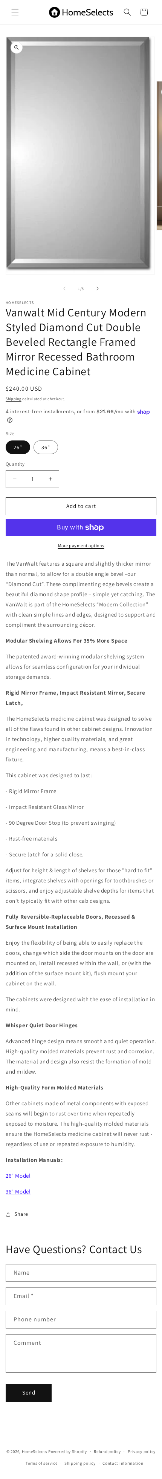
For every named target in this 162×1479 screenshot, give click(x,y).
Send (28, 1392)
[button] (15, 12)
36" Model (18, 1191)
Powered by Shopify (67, 1451)
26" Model (18, 1175)
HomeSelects (34, 1451)
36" (45, 447)
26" (18, 447)
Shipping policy (80, 1463)
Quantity (15, 464)
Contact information (122, 1463)
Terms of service (41, 1463)
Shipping (13, 398)
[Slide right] (97, 288)
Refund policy (107, 1451)
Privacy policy (142, 1451)
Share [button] (21, 1214)
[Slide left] (64, 288)
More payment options (81, 545)
